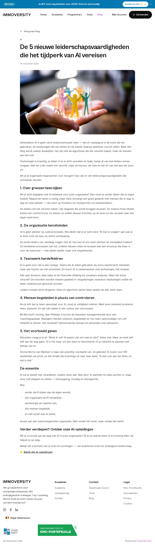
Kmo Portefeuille (133, 487)
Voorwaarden (131, 493)
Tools (90, 14)
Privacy (127, 498)
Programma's (75, 14)
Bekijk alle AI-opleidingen (38, 452)
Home (43, 14)
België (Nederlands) (20, 518)
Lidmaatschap (62, 493)
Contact (59, 498)
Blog (99, 14)
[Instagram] (4, 509)
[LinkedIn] (16, 509)
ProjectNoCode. (144, 541)
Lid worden (142, 14)
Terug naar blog (32, 31)
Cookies (128, 503)
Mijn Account (119, 14)
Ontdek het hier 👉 (134, 4)
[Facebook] (10, 509)
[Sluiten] (151, 4)
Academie (57, 14)
